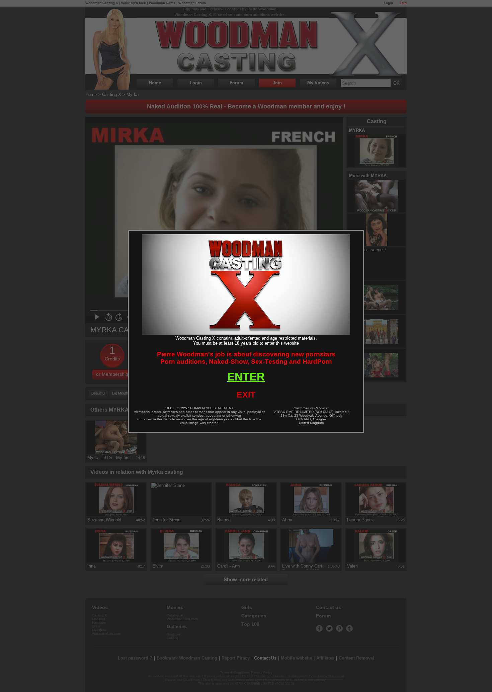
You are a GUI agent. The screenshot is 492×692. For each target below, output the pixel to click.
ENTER (246, 376)
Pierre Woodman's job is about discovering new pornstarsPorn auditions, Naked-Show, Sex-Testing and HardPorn (246, 358)
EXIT (246, 394)
